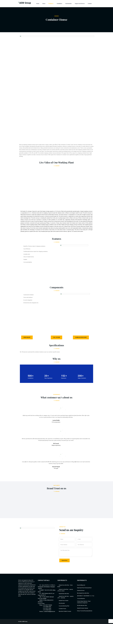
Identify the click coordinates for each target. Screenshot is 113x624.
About (43, 3)
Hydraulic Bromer (80, 590)
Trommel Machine (81, 598)
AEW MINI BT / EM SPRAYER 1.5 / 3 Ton (85, 595)
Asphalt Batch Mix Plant (64, 593)
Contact (90, 3)
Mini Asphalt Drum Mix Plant (83, 593)
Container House (62, 608)
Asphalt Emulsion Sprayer (82, 608)
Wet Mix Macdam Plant (82, 605)
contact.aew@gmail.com (49, 611)
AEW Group (24, 621)
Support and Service (80, 3)
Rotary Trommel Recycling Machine (84, 610)
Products (51, 3)
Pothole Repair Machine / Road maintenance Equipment (83, 602)
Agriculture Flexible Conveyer (65, 611)
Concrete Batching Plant (64, 606)
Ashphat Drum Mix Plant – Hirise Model (65, 586)
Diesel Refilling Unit (81, 585)
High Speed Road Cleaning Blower (84, 587)
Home (37, 3)
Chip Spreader (62, 603)
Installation (59, 3)
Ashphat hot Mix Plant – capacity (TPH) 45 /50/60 (65, 590)
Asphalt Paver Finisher (63, 600)
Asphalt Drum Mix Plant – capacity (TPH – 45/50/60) (65, 597)
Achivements (68, 3)
